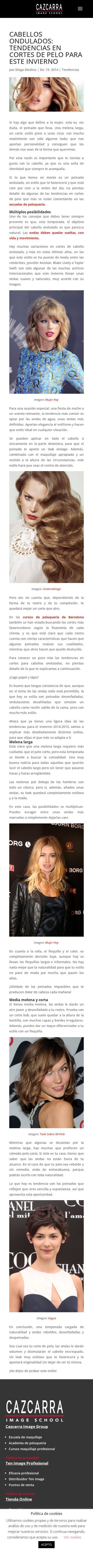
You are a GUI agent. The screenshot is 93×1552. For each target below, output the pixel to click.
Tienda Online (19, 1499)
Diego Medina (25, 69)
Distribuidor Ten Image (26, 1479)
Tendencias (70, 69)
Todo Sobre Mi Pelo (52, 1134)
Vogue (52, 1318)
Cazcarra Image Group (27, 1426)
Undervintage (52, 589)
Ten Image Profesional (27, 1463)
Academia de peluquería (27, 1443)
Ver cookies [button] (72, 1537)
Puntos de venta (21, 1485)
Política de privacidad (22, 1458)
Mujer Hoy (52, 400)
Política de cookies (20, 1494)
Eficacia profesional (24, 1473)
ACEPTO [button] (46, 1544)
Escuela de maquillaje (25, 1437)
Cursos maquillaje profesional (32, 1449)
